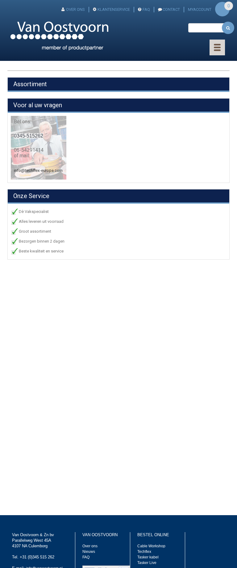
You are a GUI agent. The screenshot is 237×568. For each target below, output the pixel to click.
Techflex (144, 551)
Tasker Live (146, 563)
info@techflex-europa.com (38, 170)
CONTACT (171, 9)
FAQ (146, 9)
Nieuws (88, 551)
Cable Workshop (151, 546)
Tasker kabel (148, 557)
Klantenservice (114, 9)
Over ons (75, 9)
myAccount (199, 9)
